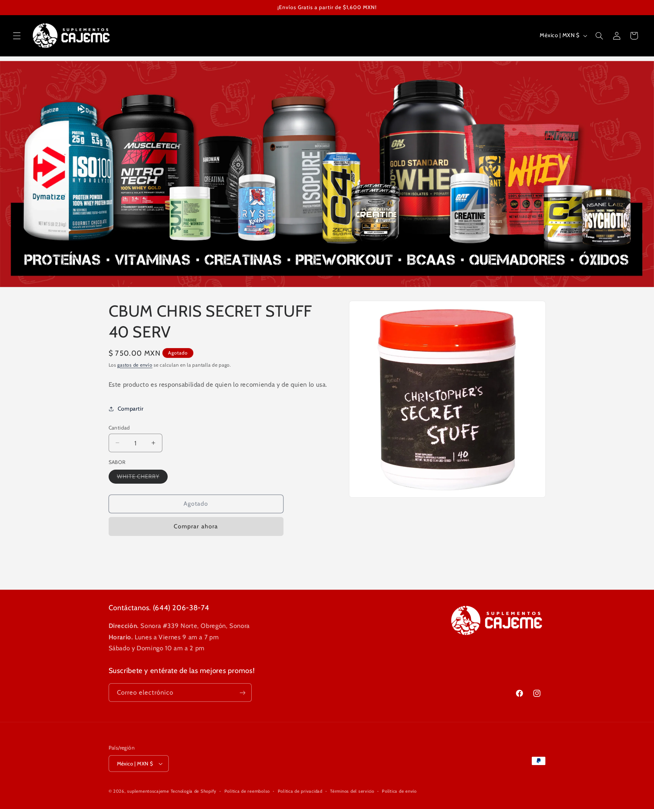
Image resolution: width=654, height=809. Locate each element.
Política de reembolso (247, 791)
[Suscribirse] (242, 692)
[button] (16, 35)
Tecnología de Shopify (193, 791)
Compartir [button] (131, 408)
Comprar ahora (196, 526)
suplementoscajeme (148, 791)
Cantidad (119, 427)
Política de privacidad (300, 791)
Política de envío (399, 791)
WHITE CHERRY (142, 478)
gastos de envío (134, 364)
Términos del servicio (352, 791)
